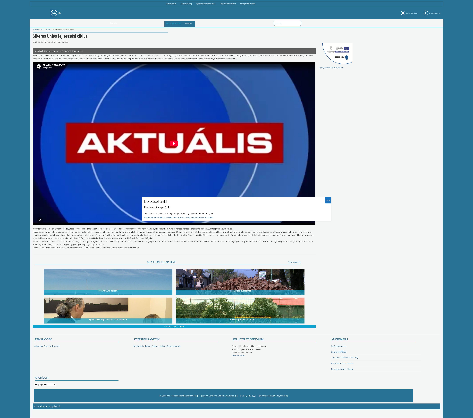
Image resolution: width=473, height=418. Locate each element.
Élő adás (188, 23)
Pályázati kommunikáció (228, 4)
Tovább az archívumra (174, 326)
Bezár (328, 200)
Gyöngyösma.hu (171, 4)
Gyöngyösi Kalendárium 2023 (205, 4)
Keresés (298, 23)
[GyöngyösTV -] (55, 13)
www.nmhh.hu (238, 356)
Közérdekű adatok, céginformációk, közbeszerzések (156, 346)
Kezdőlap (36, 29)
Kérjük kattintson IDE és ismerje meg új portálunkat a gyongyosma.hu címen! (178, 218)
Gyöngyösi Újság (186, 4)
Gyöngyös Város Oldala (247, 4)
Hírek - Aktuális (46, 29)
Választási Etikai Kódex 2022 (47, 346)
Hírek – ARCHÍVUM (173, 23)
